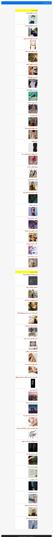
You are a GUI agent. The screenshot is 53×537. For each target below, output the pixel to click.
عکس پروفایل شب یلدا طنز (31, 300)
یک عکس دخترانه (33, 205)
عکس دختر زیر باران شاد (31, 454)
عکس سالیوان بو (33, 480)
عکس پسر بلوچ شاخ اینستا (31, 26)
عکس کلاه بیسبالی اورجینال (31, 505)
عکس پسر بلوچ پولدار (32, 77)
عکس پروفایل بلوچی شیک (31, 51)
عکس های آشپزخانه (32, 492)
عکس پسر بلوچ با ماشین (31, 64)
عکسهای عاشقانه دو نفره (31, 287)
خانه (49, 3)
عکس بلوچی (34, 141)
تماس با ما (45, 3)
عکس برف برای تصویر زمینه (31, 326)
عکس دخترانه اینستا (32, 218)
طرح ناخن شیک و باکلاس (31, 351)
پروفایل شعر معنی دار (32, 467)
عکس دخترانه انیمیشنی (31, 244)
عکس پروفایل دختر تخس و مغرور (29, 441)
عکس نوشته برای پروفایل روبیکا (30, 274)
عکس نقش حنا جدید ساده (31, 364)
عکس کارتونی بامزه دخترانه (31, 231)
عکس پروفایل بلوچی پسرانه (31, 128)
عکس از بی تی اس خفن (31, 518)
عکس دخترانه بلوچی (32, 180)
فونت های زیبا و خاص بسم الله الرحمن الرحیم (27, 428)
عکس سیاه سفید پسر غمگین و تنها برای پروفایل (26, 377)
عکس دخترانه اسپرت (32, 257)
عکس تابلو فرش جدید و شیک (30, 339)
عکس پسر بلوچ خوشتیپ (31, 13)
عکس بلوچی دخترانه (32, 103)
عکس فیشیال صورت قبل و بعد (30, 416)
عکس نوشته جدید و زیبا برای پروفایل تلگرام (27, 313)
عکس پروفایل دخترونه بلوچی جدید (29, 154)
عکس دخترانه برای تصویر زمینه (30, 192)
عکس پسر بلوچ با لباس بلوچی (30, 39)
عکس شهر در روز (33, 390)
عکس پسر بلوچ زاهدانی (32, 90)
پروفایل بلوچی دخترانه (32, 167)
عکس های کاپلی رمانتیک (31, 403)
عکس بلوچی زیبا (33, 115)
